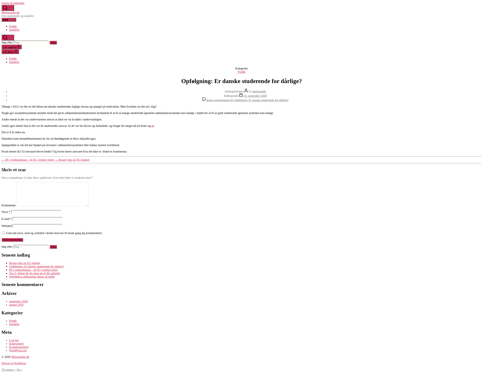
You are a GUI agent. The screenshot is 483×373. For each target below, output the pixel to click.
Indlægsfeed (16, 343)
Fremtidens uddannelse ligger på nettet (32, 276)
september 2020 (18, 301)
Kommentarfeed (18, 347)
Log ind (13, 340)
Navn (6, 211)
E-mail (7, 218)
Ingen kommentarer (247, 100)
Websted (7, 225)
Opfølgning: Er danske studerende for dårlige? (36, 266)
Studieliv (14, 29)
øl (153, 125)
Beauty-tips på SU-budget (24, 263)
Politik (13, 26)
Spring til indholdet (13, 3)
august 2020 (16, 304)
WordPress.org (18, 350)
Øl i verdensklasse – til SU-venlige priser (33, 269)
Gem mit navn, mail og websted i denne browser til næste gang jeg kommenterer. (54, 233)
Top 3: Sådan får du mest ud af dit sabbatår (34, 273)
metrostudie (259, 91)
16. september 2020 (255, 95)
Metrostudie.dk (10, 12)
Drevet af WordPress (14, 363)
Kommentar (9, 205)
